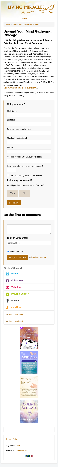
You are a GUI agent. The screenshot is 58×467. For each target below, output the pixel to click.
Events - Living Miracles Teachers (26, 24)
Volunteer (16, 287)
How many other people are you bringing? (25, 166)
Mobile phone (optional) (17, 138)
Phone (10, 147)
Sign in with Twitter (15, 314)
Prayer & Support (20, 293)
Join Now (16, 307)
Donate (15, 300)
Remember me (16, 251)
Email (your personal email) (19, 129)
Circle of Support (13, 268)
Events (14, 273)
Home (8, 24)
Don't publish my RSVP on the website (26, 175)
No (24, 193)
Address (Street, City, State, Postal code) (24, 156)
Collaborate (17, 280)
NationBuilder (22, 450)
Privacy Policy (12, 439)
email (18, 445)
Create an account (38, 257)
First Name (12, 111)
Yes (12, 193)
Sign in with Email (15, 321)
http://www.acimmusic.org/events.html (20, 87)
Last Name (11, 119)
